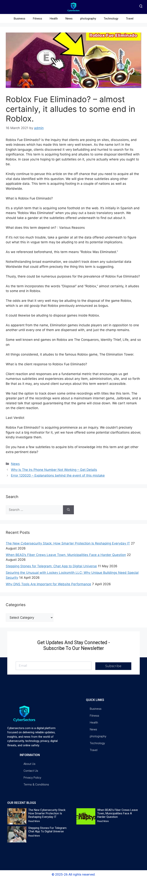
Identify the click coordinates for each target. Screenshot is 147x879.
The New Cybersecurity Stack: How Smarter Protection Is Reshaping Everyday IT (68, 543)
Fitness (37, 18)
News (69, 18)
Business (19, 18)
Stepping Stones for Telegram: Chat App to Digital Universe (51, 566)
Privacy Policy (32, 777)
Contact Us (31, 770)
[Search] (68, 509)
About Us (29, 764)
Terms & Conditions (36, 784)
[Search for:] (34, 509)
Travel (129, 18)
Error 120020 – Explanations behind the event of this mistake (58, 475)
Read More (34, 821)
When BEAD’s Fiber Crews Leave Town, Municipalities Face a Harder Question (66, 555)
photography (88, 18)
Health (54, 18)
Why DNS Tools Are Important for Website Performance (48, 584)
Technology (111, 18)
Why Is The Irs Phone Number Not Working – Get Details (54, 470)
